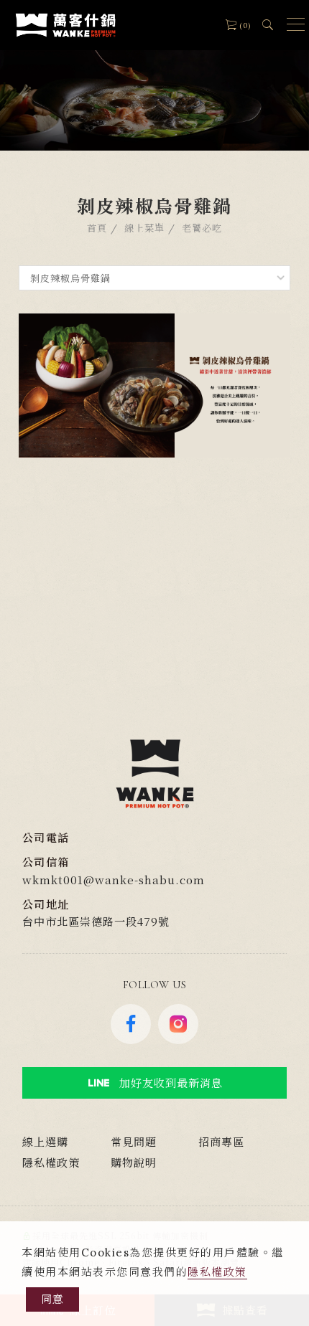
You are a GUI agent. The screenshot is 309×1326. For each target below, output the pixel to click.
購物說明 (134, 1162)
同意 (52, 1299)
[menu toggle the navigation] (292, 25)
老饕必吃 (202, 228)
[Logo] (65, 24)
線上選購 (45, 1141)
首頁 (97, 228)
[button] (268, 23)
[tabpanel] (154, 75)
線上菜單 (144, 228)
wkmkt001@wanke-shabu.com (113, 879)
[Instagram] (178, 1024)
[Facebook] (131, 1024)
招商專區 (221, 1141)
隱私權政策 (217, 1272)
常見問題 (134, 1141)
